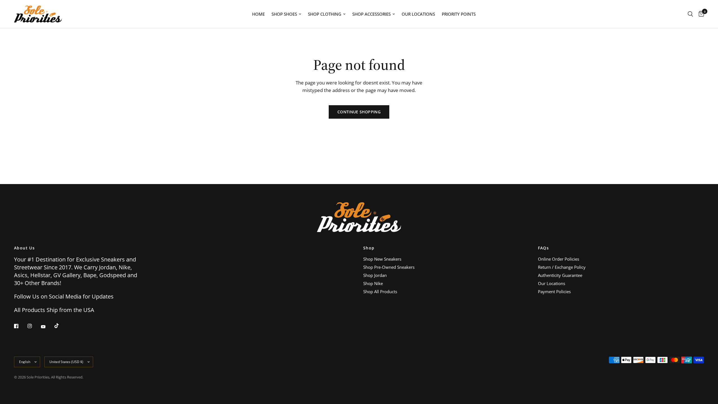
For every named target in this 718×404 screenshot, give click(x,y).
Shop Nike (373, 283)
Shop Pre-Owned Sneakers (389, 267)
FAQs (543, 248)
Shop (369, 248)
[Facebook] (20, 326)
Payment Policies (554, 291)
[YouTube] (47, 326)
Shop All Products (380, 291)
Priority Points (459, 14)
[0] (700, 14)
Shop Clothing (324, 14)
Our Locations (418, 14)
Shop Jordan (375, 275)
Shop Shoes (284, 14)
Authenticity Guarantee (560, 275)
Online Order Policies (558, 259)
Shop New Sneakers (382, 259)
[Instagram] (33, 326)
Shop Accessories (371, 14)
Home (258, 14)
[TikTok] (60, 326)
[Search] (690, 14)
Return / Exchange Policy (562, 267)
